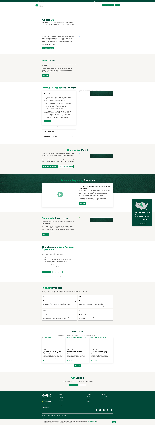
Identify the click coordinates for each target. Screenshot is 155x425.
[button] (108, 5)
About (70, 5)
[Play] (60, 195)
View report (142, 223)
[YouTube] (111, 410)
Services (59, 5)
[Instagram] (104, 410)
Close (114, 422)
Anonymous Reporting (68, 419)
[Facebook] (96, 410)
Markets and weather (99, 1)
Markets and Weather (105, 396)
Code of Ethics (107, 419)
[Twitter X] (100, 410)
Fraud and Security (54, 419)
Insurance (54, 5)
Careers (113, 1)
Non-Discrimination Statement (99, 419)
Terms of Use (61, 419)
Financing (48, 5)
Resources (65, 5)
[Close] (150, 200)
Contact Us (89, 399)
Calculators (108, 1)
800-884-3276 (47, 407)
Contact (97, 5)
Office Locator (89, 396)
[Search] (100, 5)
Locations (118, 1)
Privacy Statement (47, 419)
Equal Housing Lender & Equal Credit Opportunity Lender (83, 419)
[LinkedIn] (107, 410)
